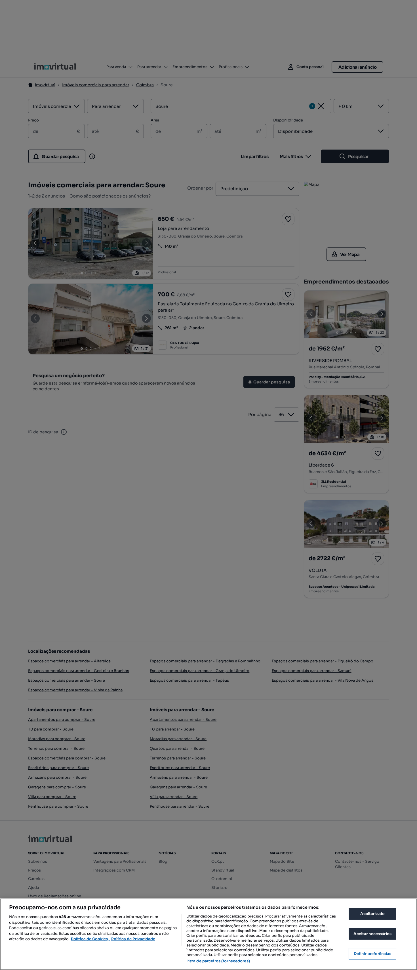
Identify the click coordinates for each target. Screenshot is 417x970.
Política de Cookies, (90, 939)
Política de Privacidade (133, 939)
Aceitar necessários (372, 933)
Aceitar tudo (372, 913)
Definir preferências (372, 953)
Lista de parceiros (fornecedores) (218, 961)
